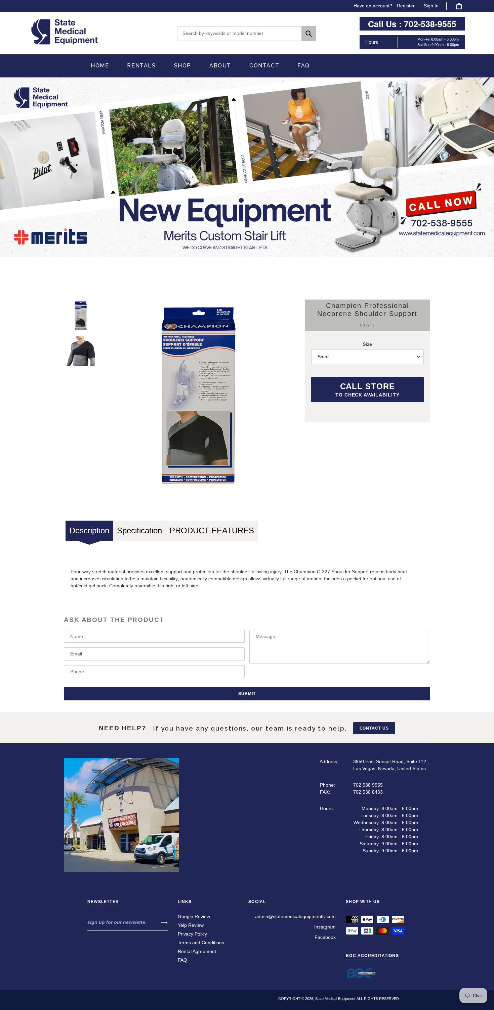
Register (406, 5)
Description (89, 530)
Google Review (194, 916)
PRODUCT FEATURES (212, 530)
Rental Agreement (197, 951)
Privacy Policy (192, 934)
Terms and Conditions (201, 942)
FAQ (182, 960)
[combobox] (246, 33)
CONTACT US (374, 728)
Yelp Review (191, 925)
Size (367, 344)
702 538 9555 (368, 785)
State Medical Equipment (335, 999)
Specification (139, 530)
